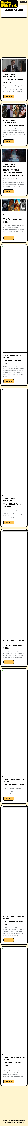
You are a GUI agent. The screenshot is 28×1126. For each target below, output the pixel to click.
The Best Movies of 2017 (13, 1064)
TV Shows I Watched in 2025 (13, 81)
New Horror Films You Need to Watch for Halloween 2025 (13, 172)
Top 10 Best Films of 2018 (13, 923)
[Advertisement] (14, 38)
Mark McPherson (10, 74)
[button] (23, 2)
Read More (9, 96)
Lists (14, 76)
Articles (15, 166)
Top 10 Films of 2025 (13, 125)
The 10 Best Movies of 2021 (13, 505)
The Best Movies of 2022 (13, 362)
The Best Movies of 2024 (13, 221)
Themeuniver (20, 1123)
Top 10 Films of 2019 (13, 784)
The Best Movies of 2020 (13, 647)
